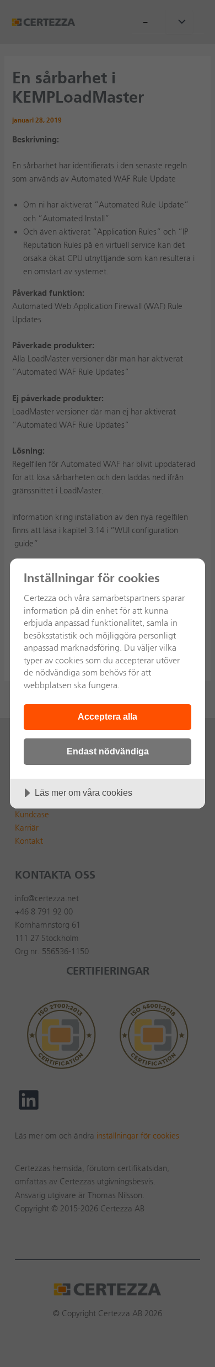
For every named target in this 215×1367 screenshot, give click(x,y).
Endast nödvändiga (108, 751)
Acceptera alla (107, 716)
